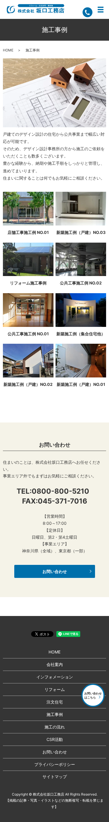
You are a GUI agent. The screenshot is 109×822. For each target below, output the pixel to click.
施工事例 (55, 714)
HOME (8, 50)
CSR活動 (55, 739)
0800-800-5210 (60, 491)
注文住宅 (55, 701)
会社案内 (55, 664)
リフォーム (54, 689)
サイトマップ (54, 776)
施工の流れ (54, 726)
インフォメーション (54, 676)
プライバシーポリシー (54, 764)
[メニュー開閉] (100, 9)
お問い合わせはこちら (93, 695)
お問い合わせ (54, 571)
